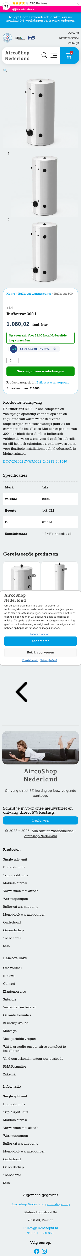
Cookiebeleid (30, 660)
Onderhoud (12, 922)
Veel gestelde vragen (19, 1039)
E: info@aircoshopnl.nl (40, 1228)
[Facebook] (36, 1251)
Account (73, 33)
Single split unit (15, 859)
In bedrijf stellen (15, 1023)
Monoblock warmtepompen (24, 914)
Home (10, 293)
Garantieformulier (17, 1015)
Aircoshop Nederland (40, 836)
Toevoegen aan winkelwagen (40, 371)
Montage (10, 1031)
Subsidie (9, 999)
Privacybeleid (48, 660)
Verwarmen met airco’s (20, 891)
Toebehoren (12, 938)
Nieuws (8, 976)
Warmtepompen (15, 899)
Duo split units (14, 867)
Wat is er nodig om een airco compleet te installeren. (34, 1049)
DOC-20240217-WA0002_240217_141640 (35, 461)
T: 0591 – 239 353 (40, 1233)
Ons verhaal (12, 968)
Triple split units (15, 875)
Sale (6, 946)
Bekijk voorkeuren (40, 652)
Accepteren (40, 641)
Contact (9, 984)
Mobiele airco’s (15, 883)
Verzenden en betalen (19, 1007)
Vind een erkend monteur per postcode (33, 1059)
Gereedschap (13, 930)
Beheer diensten (39, 634)
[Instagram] (44, 1251)
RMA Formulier (14, 1066)
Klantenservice (69, 38)
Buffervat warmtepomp (34, 293)
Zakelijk (73, 43)
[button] (5, 70)
